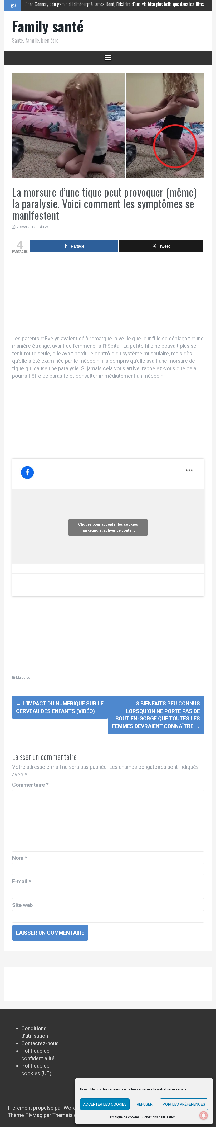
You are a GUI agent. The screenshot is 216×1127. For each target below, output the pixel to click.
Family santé (48, 26)
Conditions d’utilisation (159, 1117)
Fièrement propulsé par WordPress (49, 1108)
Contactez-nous (39, 1043)
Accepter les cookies (105, 1104)
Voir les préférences (184, 1104)
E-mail (21, 881)
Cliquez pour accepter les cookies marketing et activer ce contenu (108, 527)
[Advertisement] (108, 295)
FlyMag (33, 1115)
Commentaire (30, 785)
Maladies (23, 677)
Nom (19, 858)
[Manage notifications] (203, 1115)
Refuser (145, 1104)
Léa (46, 227)
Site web (22, 905)
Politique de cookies (125, 1117)
